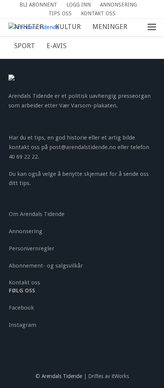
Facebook (21, 307)
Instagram (22, 324)
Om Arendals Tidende (36, 214)
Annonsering (25, 231)
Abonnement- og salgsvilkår (46, 265)
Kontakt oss (24, 282)
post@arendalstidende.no (82, 147)
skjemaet (96, 173)
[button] (78, 46)
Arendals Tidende (62, 376)
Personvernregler (31, 248)
